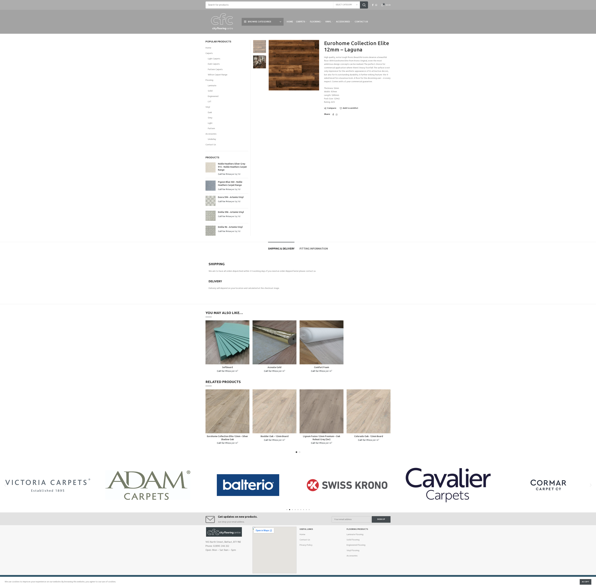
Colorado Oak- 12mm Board (368, 436)
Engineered (213, 96)
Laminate (212, 85)
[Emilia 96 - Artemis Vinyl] (210, 231)
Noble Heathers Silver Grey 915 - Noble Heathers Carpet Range (232, 167)
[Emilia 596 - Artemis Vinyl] (210, 216)
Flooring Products (357, 529)
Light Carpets (214, 58)
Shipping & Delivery (281, 248)
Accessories (210, 134)
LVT (209, 101)
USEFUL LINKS (306, 529)
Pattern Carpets (215, 69)
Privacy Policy (306, 545)
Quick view (247, 325)
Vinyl (207, 107)
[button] (286, 509)
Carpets (209, 53)
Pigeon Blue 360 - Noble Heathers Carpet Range (230, 183)
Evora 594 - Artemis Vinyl (231, 197)
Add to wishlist (350, 108)
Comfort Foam (321, 367)
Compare (331, 108)
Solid (210, 91)
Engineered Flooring (356, 545)
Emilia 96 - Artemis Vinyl (230, 227)
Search (364, 5)
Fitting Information (314, 248)
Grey (210, 117)
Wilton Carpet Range (217, 74)
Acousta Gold (274, 367)
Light (210, 123)
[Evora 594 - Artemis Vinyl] (210, 201)
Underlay (212, 139)
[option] (259, 46)
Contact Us (210, 144)
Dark (210, 112)
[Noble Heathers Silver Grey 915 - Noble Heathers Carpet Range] (210, 169)
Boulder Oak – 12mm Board (275, 436)
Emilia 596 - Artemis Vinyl (231, 212)
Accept (585, 581)
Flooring (209, 80)
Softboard (227, 367)
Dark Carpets (214, 64)
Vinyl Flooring (353, 550)
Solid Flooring (353, 540)
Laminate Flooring (355, 534)
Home (208, 48)
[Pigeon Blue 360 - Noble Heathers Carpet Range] (210, 186)
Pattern (211, 128)
